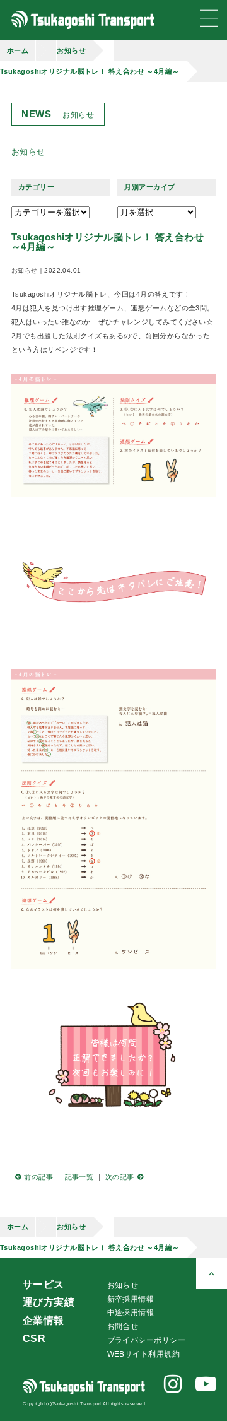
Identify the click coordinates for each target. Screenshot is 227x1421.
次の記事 (119, 1177)
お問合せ (123, 1326)
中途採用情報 (130, 1312)
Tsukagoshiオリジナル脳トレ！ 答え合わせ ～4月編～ (90, 71)
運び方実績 (48, 1302)
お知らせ (71, 50)
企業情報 (43, 1320)
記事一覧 (79, 1177)
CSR (34, 1338)
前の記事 (38, 1177)
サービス (43, 1284)
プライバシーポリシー (146, 1340)
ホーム (17, 50)
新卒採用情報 (130, 1299)
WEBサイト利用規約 (143, 1354)
